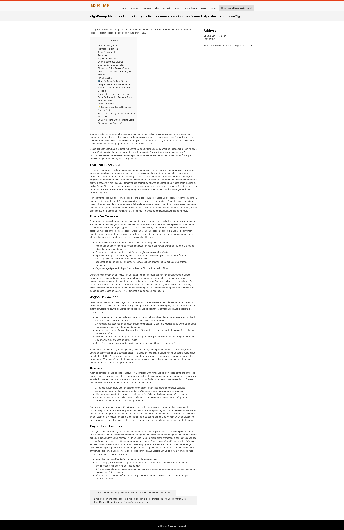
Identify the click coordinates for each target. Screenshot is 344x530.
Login (203, 8)
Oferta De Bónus (106, 104)
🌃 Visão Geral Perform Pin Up (112, 81)
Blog (157, 8)
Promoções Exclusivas (108, 49)
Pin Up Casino (105, 78)
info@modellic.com (242, 45)
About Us (134, 8)
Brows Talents (191, 8)
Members (146, 8)
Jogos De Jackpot (106, 52)
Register (213, 8)
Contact (166, 8)
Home (123, 8)
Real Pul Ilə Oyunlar (107, 46)
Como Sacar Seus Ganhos (110, 62)
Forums (177, 8)
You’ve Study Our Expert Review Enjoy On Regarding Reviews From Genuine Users (115, 97)
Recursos (102, 55)
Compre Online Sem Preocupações (115, 84)
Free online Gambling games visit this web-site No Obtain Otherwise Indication (134, 493)
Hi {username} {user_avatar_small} (236, 8)
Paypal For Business (108, 58)
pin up (138, 305)
